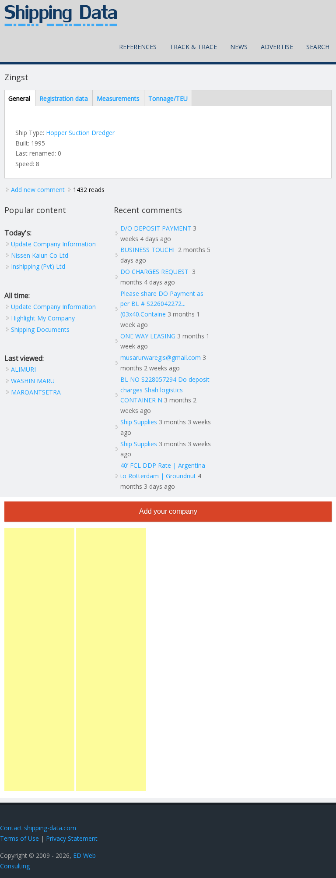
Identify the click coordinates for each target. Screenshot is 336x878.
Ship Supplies (138, 422)
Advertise (277, 47)
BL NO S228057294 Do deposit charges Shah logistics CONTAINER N (165, 390)
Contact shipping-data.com (38, 828)
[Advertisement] (39, 659)
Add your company (168, 511)
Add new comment (38, 189)
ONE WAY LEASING (147, 336)
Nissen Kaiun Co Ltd (39, 255)
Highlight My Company (43, 318)
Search (317, 47)
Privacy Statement (72, 838)
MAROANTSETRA (36, 392)
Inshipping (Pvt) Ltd (38, 266)
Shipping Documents (40, 329)
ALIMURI (23, 369)
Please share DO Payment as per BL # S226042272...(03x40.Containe (161, 304)
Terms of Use (19, 838)
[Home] (60, 16)
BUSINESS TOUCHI (148, 249)
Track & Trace (193, 47)
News (239, 47)
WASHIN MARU (33, 381)
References (138, 47)
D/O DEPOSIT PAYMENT (155, 228)
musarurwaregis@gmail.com (160, 357)
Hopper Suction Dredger (80, 132)
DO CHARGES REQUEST (155, 271)
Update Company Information (53, 244)
